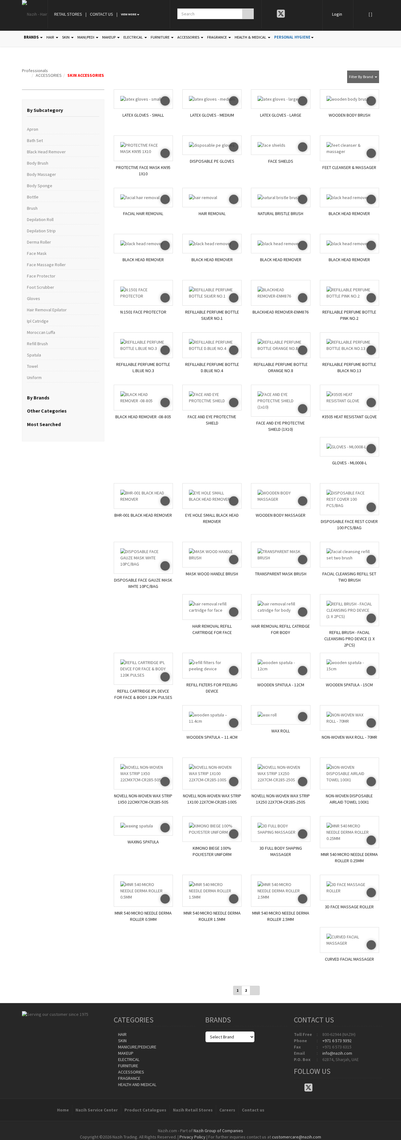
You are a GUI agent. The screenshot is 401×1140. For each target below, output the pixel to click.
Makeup (125, 1053)
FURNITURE (160, 37)
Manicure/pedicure (136, 1047)
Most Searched (44, 424)
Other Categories (47, 411)
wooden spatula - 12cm (280, 685)
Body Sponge (39, 185)
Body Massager (41, 174)
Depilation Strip (41, 231)
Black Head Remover (46, 152)
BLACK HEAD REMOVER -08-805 (143, 417)
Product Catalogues (145, 1110)
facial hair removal (143, 213)
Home (63, 1110)
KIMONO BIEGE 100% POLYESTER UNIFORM (212, 851)
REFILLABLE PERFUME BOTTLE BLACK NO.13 (349, 367)
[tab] (63, 110)
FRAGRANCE (217, 37)
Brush (32, 208)
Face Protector (41, 276)
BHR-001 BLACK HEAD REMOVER (143, 515)
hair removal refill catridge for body (281, 629)
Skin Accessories (85, 75)
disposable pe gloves (212, 161)
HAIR (50, 37)
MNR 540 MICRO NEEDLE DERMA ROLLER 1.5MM (212, 916)
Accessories (49, 75)
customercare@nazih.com (296, 1137)
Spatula (34, 355)
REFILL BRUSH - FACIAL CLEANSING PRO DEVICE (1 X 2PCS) (349, 637)
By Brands (38, 397)
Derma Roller (39, 242)
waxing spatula (143, 842)
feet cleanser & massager (349, 167)
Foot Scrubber (40, 287)
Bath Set (35, 140)
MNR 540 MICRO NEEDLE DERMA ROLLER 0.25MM (349, 857)
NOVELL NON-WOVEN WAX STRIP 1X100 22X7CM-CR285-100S (212, 799)
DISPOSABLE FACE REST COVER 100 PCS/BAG (349, 524)
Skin (122, 1040)
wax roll (280, 731)
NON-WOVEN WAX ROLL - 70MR (349, 737)
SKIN (66, 37)
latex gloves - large (280, 115)
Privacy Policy (193, 1137)
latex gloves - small (143, 115)
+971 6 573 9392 (337, 1040)
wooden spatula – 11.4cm (211, 737)
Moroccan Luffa (41, 332)
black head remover (349, 213)
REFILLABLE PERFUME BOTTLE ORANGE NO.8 (281, 367)
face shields (280, 161)
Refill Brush (37, 343)
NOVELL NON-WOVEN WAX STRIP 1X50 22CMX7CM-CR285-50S (143, 799)
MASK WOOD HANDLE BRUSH (212, 574)
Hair (122, 1034)
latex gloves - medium (212, 115)
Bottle (33, 197)
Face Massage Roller (46, 264)
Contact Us (101, 14)
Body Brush (37, 163)
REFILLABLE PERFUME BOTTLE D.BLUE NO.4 (212, 367)
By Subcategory (45, 110)
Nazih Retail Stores (193, 1110)
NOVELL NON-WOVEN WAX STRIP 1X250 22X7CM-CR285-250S (281, 799)
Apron (32, 129)
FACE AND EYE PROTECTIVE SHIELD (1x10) (280, 426)
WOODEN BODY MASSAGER (280, 515)
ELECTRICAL (133, 37)
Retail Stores (68, 14)
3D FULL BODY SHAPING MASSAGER (280, 851)
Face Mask (37, 253)
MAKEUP (109, 37)
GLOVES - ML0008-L (349, 463)
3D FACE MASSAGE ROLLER (349, 907)
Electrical (128, 1059)
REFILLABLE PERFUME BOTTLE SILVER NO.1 (212, 315)
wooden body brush (349, 115)
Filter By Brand (361, 76)
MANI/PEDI (86, 37)
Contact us (253, 1110)
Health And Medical (136, 1084)
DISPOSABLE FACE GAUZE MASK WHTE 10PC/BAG (143, 583)
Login (337, 14)
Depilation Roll (40, 219)
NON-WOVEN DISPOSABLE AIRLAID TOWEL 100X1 (349, 799)
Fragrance (128, 1078)
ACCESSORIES (188, 37)
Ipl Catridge (38, 321)
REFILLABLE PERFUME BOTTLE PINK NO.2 (349, 315)
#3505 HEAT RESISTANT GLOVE (349, 417)
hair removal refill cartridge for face (212, 629)
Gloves (33, 298)
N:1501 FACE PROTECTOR (143, 312)
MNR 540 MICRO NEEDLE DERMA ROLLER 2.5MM (280, 916)
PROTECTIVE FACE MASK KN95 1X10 (143, 171)
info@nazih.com (337, 1053)
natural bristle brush (280, 213)
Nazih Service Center (97, 1110)
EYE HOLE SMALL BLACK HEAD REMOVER (212, 518)
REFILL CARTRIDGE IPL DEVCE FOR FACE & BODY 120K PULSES (143, 694)
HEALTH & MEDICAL (251, 37)
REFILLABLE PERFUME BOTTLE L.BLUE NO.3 (143, 367)
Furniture (127, 1066)
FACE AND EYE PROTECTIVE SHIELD (212, 420)
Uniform (34, 377)
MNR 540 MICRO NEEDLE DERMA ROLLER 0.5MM (143, 916)
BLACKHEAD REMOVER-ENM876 (281, 312)
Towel (32, 366)
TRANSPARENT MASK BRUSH (280, 574)
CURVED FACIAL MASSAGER (349, 959)
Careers (227, 1110)
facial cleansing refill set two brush (349, 577)
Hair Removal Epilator (47, 310)
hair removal (212, 213)
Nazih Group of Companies (218, 1130)
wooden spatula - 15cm (349, 685)
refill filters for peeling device (211, 688)
